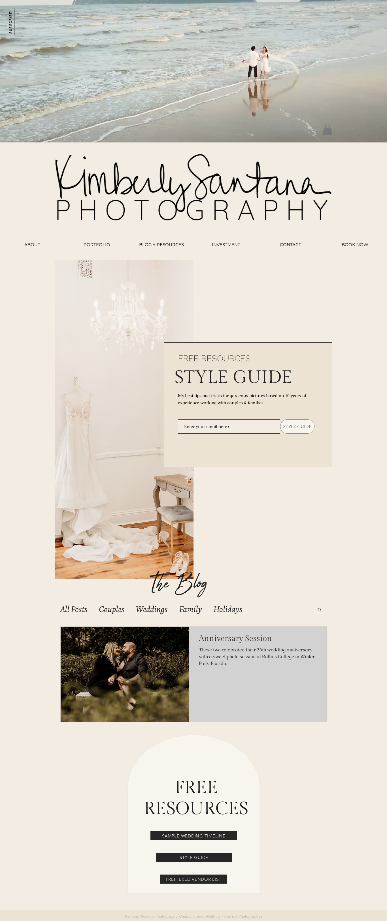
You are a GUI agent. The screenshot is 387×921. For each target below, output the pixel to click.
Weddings (152, 609)
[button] (10, 21)
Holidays (228, 609)
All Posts (74, 609)
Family (190, 609)
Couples (111, 609)
